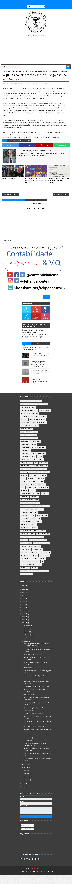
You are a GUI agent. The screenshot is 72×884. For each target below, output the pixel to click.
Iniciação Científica (27, 515)
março (26, 774)
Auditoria (24, 419)
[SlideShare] (39, 1)
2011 (24, 786)
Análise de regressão (28, 407)
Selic (36, 558)
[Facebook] (35, 1)
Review (35, 555)
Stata (23, 561)
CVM (36, 463)
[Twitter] (43, 1)
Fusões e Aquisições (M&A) (30, 503)
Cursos (34, 459)
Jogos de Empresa (27, 521)
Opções (23, 537)
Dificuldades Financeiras (29, 466)
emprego (24, 484)
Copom (40, 456)
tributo (34, 568)
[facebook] (19, 871)
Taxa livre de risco (33, 561)
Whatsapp (62, 145)
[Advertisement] (35, 50)
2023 (24, 592)
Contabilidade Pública (28, 444)
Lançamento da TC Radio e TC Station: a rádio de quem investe (40, 355)
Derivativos (43, 463)
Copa (34, 456)
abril (25, 770)
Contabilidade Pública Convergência (33, 447)
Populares (26, 344)
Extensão (24, 490)
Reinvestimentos (35, 552)
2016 (24, 614)
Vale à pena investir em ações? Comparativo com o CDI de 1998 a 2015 (40, 372)
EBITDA (23, 478)
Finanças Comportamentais (30, 493)
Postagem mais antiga (61, 194)
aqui (58, 137)
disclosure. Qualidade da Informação (33, 469)
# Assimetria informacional (15, 140)
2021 (24, 598)
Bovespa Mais (25, 422)
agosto (26, 638)
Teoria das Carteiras (28, 564)
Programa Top (37, 549)
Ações (39, 401)
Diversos (24, 475)
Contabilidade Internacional (30, 441)
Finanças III (34, 497)
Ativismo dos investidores (30, 416)
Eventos (27, 71)
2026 (24, 586)
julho (25, 641)
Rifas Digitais (44, 555)
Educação (41, 478)
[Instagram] (32, 1)
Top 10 (39, 564)
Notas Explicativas (42, 534)
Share (29, 145)
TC (42, 561)
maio (25, 767)
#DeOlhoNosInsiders (28, 401)
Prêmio (23, 546)
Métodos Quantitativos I (29, 527)
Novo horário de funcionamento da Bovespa (37, 735)
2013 (24, 623)
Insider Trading (41, 515)
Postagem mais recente (11, 194)
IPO (39, 518)
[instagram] (48, 871)
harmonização (44, 506)
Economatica (32, 478)
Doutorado (42, 475)
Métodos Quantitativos (28, 524)
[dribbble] (37, 871)
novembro (27, 629)
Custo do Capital (26, 463)
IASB (22, 509)
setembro (27, 635)
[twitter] (23, 871)
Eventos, (47, 83)
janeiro (26, 780)
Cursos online (28, 668)
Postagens (25, 825)
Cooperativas (25, 456)
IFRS (27, 509)
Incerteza (24, 512)
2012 (24, 783)
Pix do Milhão (41, 540)
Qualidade (24, 552)
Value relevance (26, 574)
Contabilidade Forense (28, 435)
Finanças (32, 490)
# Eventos (27, 140)
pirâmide (32, 540)
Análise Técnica (45, 410)
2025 (24, 589)
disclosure (44, 466)
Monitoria (41, 530)
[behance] (45, 871)
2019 (24, 604)
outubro (26, 632)
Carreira (24, 425)
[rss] (41, 871)
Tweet (12, 145)
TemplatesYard (41, 869)
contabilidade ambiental (29, 432)
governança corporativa (29, 506)
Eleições (40, 481)
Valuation (45, 571)
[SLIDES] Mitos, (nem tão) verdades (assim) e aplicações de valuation (35, 180)
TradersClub (25, 568)
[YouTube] (28, 1)
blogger (13, 200)
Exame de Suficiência (41, 487)
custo (41, 459)
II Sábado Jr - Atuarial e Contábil (33, 713)
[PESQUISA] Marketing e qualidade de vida (36, 686)
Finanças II (24, 497)
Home (5, 71)
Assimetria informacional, (38, 83)
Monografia (25, 534)
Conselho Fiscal (26, 429)
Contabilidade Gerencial (29, 438)
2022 (24, 595)
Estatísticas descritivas (37, 484)
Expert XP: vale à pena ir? (10, 178)
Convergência (25, 450)
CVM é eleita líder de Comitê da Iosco (35, 726)
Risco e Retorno (26, 558)
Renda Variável (26, 555)
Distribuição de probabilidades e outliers (35, 472)
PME (22, 543)
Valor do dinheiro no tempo (30, 571)
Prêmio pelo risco (34, 546)
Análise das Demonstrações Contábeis (34, 404)
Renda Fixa (46, 552)
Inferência (33, 512)
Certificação (33, 425)
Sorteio (42, 558)
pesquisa (24, 540)
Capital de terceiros (39, 422)
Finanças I (44, 493)
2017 (24, 611)
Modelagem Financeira (28, 530)
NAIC (32, 534)
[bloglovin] (34, 871)
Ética (22, 487)
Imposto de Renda (37, 509)
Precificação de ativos (41, 543)
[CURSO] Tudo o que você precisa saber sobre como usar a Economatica (58, 180)
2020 (24, 601)
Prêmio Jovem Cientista (31, 694)
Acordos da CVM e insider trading (34, 654)
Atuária (43, 416)
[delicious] (52, 871)
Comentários (36, 344)
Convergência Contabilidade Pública (33, 453)
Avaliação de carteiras (37, 419)
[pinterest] (30, 871)
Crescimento (25, 459)
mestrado (38, 521)
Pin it (46, 145)
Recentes (45, 344)
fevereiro (27, 777)
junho (26, 764)
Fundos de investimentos (29, 500)
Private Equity (25, 549)
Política (28, 543)
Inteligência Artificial (28, 518)
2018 (24, 607)
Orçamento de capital (35, 537)
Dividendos (33, 475)
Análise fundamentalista (29, 410)
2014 (24, 620)
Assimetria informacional (15, 71)
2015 (24, 617)
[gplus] (26, 871)
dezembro (27, 626)
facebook (36, 200)
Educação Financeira (28, 481)
